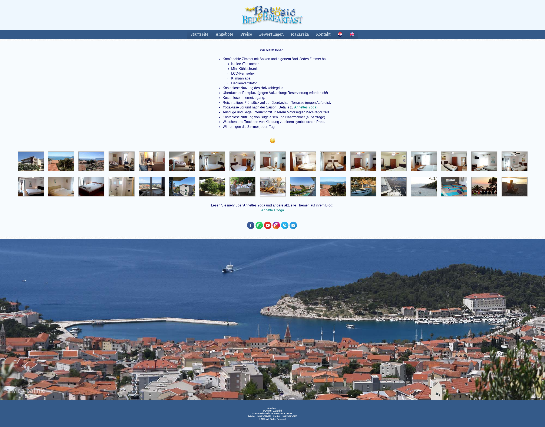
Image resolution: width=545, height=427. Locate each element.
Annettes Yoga (305, 107)
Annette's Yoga (272, 210)
